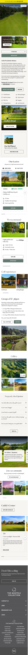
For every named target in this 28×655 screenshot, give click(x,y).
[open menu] (2, 5)
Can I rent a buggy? (6, 407)
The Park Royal (7, 636)
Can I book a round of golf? (9, 412)
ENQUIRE (20, 89)
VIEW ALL (14, 431)
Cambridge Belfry (20, 640)
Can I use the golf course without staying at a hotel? (12, 418)
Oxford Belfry (20, 630)
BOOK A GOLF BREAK (8, 89)
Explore (13, 208)
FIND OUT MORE (10, 126)
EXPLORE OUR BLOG (8, 510)
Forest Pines (7, 630)
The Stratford (20, 626)
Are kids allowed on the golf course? (11, 403)
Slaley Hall (7, 628)
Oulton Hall (7, 626)
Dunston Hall (20, 642)
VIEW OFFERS (7, 44)
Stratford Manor (20, 628)
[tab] (6, 168)
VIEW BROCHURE (14, 151)
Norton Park (20, 632)
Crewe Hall (7, 634)
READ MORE (6, 549)
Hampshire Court (20, 638)
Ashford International (20, 636)
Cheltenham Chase (20, 634)
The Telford (7, 642)
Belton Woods (7, 638)
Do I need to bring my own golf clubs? (11, 423)
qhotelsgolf (15, 477)
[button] (14, 368)
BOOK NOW (22, 5)
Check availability (18, 652)
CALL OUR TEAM (7, 322)
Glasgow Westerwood (7, 632)
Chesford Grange (7, 640)
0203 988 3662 (6, 84)
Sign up (14, 581)
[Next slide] (25, 192)
